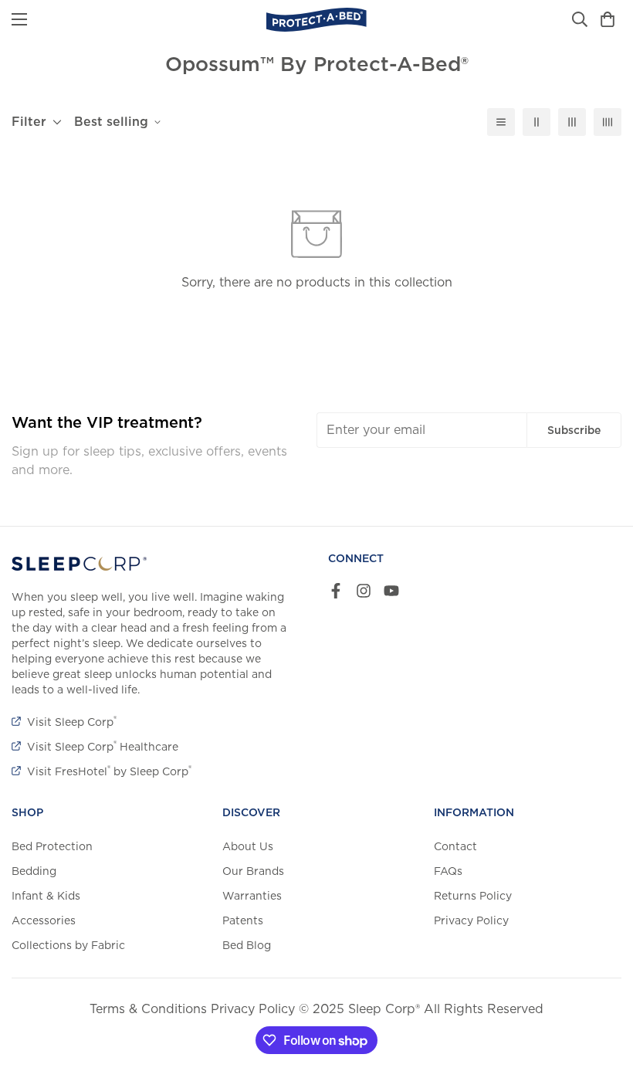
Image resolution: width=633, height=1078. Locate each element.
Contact (455, 846)
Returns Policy (473, 896)
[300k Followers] (336, 590)
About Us (247, 846)
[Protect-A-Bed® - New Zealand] (316, 19)
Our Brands (253, 871)
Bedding (34, 871)
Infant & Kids (46, 896)
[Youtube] (391, 590)
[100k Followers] (363, 590)
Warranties (252, 896)
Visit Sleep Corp (72, 722)
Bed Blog (246, 945)
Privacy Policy (471, 920)
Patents (242, 920)
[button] (607, 19)
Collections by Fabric (68, 945)
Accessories (44, 920)
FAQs (448, 871)
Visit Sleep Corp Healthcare (102, 747)
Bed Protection (52, 846)
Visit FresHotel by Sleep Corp (109, 771)
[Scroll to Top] (603, 994)
